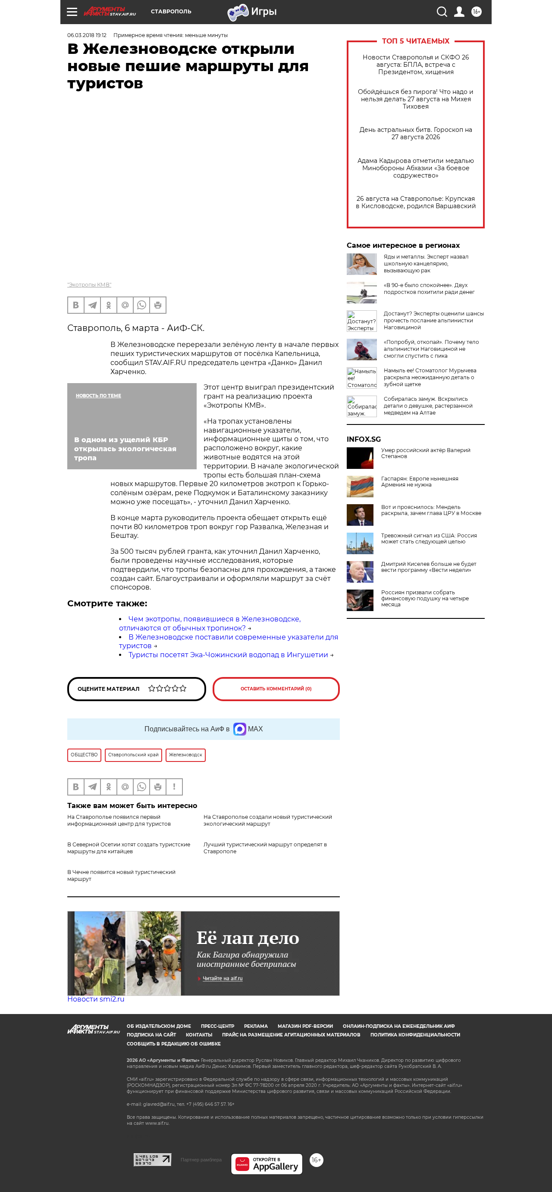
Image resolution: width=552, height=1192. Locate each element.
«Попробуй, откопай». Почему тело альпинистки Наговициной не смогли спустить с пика (431, 349)
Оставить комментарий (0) (276, 689)
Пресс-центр (217, 1026)
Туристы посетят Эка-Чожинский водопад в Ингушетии (228, 655)
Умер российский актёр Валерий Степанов (425, 453)
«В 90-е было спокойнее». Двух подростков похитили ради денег (429, 288)
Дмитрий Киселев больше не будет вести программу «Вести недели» (429, 567)
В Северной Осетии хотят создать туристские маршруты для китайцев (128, 848)
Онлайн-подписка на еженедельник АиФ (399, 1026)
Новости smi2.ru (96, 999)
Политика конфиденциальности (415, 1035)
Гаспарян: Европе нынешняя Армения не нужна (419, 482)
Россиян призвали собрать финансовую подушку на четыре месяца (425, 599)
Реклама (256, 1026)
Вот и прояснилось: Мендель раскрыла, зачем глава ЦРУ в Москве (431, 510)
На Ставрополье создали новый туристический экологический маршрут (268, 820)
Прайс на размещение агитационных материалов (291, 1035)
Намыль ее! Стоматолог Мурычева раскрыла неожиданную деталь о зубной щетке (430, 377)
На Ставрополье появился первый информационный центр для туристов (119, 820)
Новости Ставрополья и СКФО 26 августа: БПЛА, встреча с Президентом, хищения (416, 65)
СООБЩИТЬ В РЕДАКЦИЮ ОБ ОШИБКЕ (174, 1044)
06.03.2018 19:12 (87, 35)
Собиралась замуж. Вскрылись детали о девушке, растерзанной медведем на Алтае (428, 406)
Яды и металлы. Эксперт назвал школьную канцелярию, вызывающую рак (426, 263)
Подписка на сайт (151, 1035)
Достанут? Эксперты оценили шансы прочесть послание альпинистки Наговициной (434, 320)
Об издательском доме (159, 1026)
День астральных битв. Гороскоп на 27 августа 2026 (416, 133)
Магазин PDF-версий (305, 1026)
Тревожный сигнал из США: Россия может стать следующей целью (429, 539)
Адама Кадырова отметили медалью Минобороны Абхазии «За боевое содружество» (416, 168)
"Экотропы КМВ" (89, 284)
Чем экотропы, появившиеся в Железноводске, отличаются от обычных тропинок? (210, 623)
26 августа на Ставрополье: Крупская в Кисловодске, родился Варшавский (416, 202)
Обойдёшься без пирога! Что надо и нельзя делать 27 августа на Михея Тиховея (416, 99)
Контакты (199, 1035)
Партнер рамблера (201, 1159)
